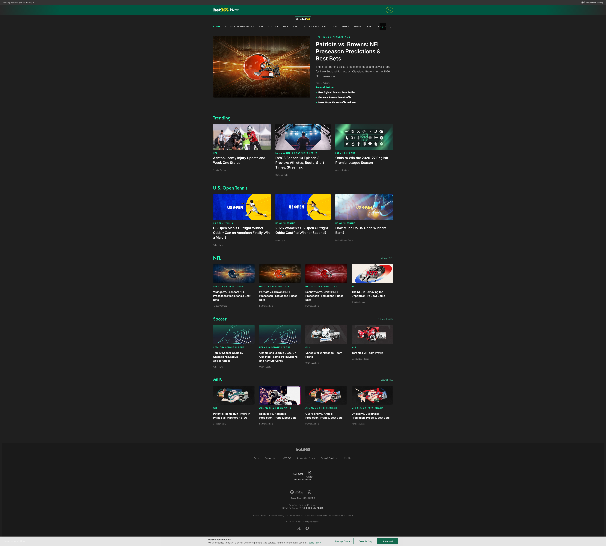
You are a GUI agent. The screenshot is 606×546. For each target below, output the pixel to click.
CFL (335, 26)
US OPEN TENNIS (223, 223)
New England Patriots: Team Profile (336, 92)
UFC (295, 26)
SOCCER (273, 26)
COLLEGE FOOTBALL (315, 26)
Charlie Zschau (358, 302)
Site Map (348, 458)
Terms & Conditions (329, 458)
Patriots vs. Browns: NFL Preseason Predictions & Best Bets (278, 295)
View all (387, 258)
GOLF (345, 26)
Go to (299, 19)
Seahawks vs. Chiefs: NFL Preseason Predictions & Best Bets (324, 295)
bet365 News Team (360, 359)
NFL (261, 26)
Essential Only (365, 541)
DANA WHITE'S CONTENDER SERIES (296, 153)
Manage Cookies (343, 541)
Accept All (388, 541)
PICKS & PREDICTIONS (239, 26)
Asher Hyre (218, 367)
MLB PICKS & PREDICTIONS (275, 408)
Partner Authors (220, 306)
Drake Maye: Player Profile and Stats (337, 102)
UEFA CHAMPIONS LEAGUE (228, 347)
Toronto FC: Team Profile (367, 352)
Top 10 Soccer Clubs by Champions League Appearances (228, 356)
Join (389, 10)
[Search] (389, 26)
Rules (256, 458)
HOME (217, 26)
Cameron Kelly (219, 424)
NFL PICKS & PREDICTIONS (333, 37)
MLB (285, 26)
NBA (369, 26)
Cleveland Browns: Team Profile (334, 97)
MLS (307, 347)
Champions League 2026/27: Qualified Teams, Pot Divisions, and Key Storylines (278, 356)
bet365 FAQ (286, 458)
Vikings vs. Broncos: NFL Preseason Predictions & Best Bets (231, 295)
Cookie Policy (314, 542)
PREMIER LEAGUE (345, 153)
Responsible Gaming (594, 3)
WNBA (358, 26)
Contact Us (270, 458)
